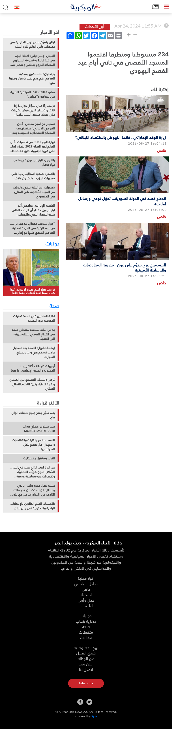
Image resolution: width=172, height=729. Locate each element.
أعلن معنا (86, 664)
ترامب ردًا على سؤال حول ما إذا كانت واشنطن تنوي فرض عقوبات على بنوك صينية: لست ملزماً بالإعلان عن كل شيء (33, 110)
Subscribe (86, 683)
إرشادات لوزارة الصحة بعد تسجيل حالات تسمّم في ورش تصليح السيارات (34, 352)
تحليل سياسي (86, 584)
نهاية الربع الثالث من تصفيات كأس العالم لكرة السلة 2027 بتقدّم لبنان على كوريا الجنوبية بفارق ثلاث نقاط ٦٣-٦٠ (32, 146)
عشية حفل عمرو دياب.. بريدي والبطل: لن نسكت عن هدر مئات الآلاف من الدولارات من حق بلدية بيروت (33, 490)
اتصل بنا (86, 669)
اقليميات (86, 605)
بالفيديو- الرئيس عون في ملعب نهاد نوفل (34, 162)
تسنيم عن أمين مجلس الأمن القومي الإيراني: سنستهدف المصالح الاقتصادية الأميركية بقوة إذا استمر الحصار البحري (33, 128)
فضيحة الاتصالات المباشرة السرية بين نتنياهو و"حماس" (33, 94)
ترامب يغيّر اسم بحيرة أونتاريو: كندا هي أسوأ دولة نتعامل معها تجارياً (32, 291)
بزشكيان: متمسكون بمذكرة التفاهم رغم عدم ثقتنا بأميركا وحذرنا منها (32, 78)
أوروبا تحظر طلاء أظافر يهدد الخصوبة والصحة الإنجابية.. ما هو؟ (33, 368)
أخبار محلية (86, 578)
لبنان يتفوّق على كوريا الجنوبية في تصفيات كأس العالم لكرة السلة (32, 44)
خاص (161, 150)
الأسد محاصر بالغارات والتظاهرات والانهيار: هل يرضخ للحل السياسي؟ (33, 444)
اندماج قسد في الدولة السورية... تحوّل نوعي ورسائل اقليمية (122, 200)
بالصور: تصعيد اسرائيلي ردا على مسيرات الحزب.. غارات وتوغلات (33, 175)
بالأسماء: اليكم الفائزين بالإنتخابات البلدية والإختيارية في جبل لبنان (33, 505)
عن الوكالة (86, 658)
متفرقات (86, 632)
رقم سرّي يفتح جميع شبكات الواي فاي (33, 414)
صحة (54, 305)
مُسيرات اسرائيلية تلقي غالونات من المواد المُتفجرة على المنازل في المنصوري (34, 192)
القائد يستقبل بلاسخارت (39, 458)
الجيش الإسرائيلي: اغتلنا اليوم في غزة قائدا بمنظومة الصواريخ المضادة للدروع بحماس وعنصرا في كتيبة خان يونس (32, 60)
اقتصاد (86, 595)
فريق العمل (86, 653)
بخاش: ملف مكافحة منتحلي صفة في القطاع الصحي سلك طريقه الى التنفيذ (33, 334)
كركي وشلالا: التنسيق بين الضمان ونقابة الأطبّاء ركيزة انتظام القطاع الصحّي (32, 384)
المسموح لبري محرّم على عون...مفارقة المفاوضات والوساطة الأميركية (124, 267)
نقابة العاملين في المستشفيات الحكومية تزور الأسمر (34, 318)
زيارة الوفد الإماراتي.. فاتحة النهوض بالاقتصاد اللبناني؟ (120, 137)
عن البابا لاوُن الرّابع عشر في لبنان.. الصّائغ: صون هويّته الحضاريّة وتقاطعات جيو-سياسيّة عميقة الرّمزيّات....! (32, 472)
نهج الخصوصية (86, 647)
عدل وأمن (86, 600)
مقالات (86, 637)
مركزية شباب (86, 621)
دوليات (52, 243)
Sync (94, 716)
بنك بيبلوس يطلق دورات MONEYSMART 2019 (39, 428)
